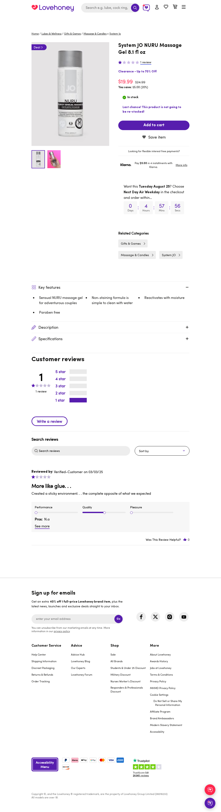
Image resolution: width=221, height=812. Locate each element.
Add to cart (154, 125)
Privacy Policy (158, 681)
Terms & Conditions (161, 674)
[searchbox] (84, 450)
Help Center (39, 654)
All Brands (116, 661)
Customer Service (46, 646)
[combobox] (110, 8)
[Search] (135, 8)
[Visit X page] (155, 617)
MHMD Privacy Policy (162, 688)
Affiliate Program (160, 711)
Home (35, 33)
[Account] (157, 7)
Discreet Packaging (43, 668)
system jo (115, 33)
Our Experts (78, 668)
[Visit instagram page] (169, 617)
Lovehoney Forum (81, 674)
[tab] (153, 151)
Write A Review (50, 421)
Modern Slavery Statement (166, 725)
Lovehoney (110, 20)
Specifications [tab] (50, 338)
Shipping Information (44, 661)
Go (118, 618)
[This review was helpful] (185, 540)
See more (42, 526)
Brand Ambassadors (162, 718)
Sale (113, 654)
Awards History (159, 661)
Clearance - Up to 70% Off (137, 71)
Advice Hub (78, 654)
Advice (76, 646)
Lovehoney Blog (80, 661)
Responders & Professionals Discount (126, 689)
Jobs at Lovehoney (160, 668)
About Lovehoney (160, 654)
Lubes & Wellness (51, 33)
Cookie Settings (159, 694)
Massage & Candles (95, 33)
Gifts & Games (72, 33)
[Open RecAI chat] (210, 789)
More (154, 646)
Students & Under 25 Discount (128, 668)
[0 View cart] (175, 7)
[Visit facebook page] (141, 617)
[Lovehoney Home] (53, 8)
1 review (145, 62)
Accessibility (157, 731)
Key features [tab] (49, 287)
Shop (114, 646)
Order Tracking (41, 681)
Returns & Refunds (42, 674)
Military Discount (120, 674)
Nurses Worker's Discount (125, 681)
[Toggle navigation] (184, 7)
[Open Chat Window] (210, 803)
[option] (70, 94)
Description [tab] (48, 327)
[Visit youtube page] (184, 617)
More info (181, 165)
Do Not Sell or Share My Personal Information (167, 703)
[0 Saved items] (166, 7)
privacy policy (62, 631)
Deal (37, 47)
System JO (169, 255)
